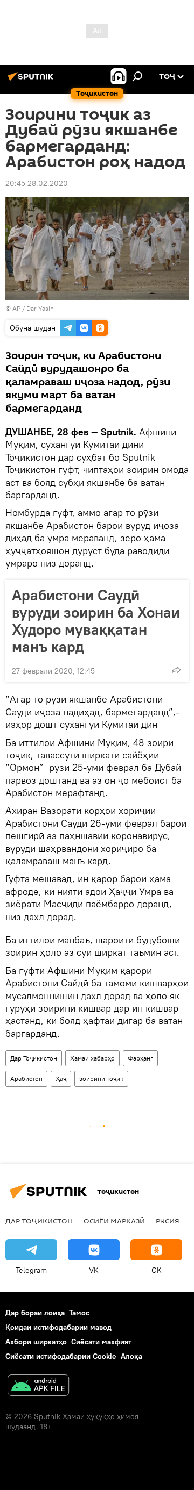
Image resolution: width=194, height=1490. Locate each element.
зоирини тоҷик (101, 1078)
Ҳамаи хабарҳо (92, 1058)
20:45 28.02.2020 (36, 183)
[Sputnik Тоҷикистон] (32, 80)
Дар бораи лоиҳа (35, 1312)
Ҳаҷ (61, 1078)
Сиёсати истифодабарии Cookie (60, 1356)
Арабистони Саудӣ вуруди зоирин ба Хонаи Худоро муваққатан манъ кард (96, 620)
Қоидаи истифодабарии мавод (58, 1327)
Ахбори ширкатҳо (36, 1341)
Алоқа (131, 1356)
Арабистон (26, 1078)
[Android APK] (38, 1386)
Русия (167, 1221)
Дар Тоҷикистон (33, 1058)
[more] (176, 669)
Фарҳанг (140, 1058)
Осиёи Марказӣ (114, 1221)
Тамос (79, 1312)
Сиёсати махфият (101, 1341)
